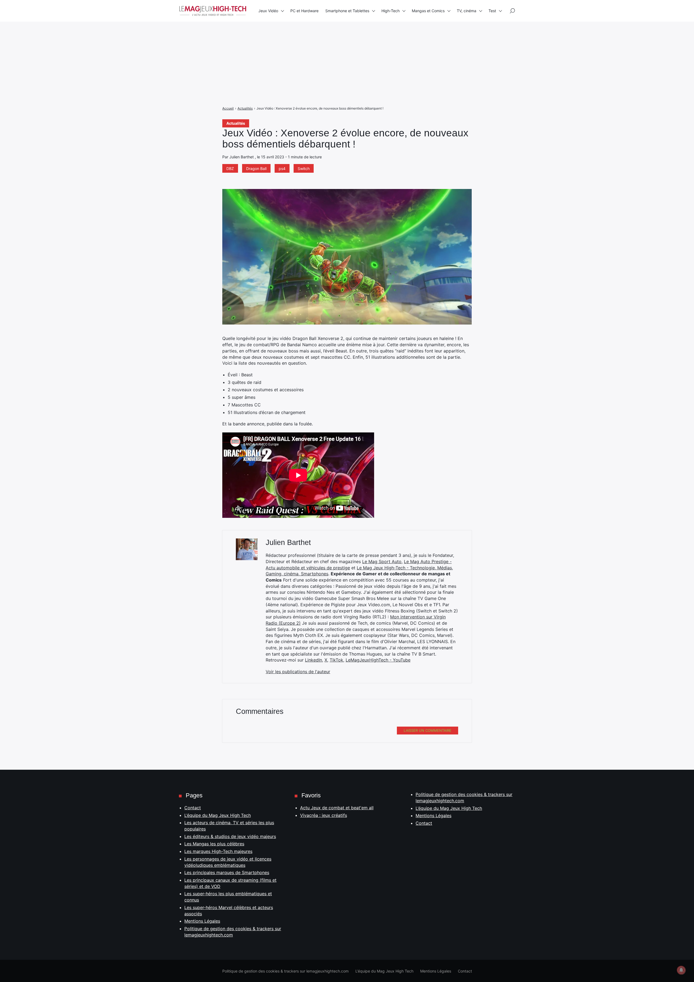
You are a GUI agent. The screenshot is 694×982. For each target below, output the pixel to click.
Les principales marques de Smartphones (226, 872)
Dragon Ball (256, 168)
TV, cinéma (466, 10)
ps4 (282, 168)
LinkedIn (313, 660)
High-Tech (390, 10)
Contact (192, 807)
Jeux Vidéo (268, 10)
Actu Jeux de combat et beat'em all (337, 807)
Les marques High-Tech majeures (218, 851)
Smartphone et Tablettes (347, 10)
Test (492, 10)
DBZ (230, 168)
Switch (304, 168)
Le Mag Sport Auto (381, 561)
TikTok (336, 660)
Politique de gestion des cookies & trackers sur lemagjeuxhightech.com (285, 971)
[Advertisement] (162, 38)
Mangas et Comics (428, 10)
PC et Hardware (304, 10)
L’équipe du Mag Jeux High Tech (217, 815)
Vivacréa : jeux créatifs (323, 815)
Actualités (235, 123)
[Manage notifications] (681, 970)
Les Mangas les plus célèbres (214, 843)
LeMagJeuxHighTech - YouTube (378, 660)
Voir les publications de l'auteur (298, 671)
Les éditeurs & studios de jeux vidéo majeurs (230, 836)
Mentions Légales (202, 921)
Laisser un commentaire (427, 730)
